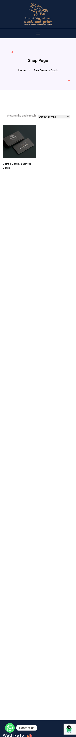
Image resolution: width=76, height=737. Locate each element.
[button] (38, 33)
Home (22, 70)
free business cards (45, 70)
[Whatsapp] (10, 728)
